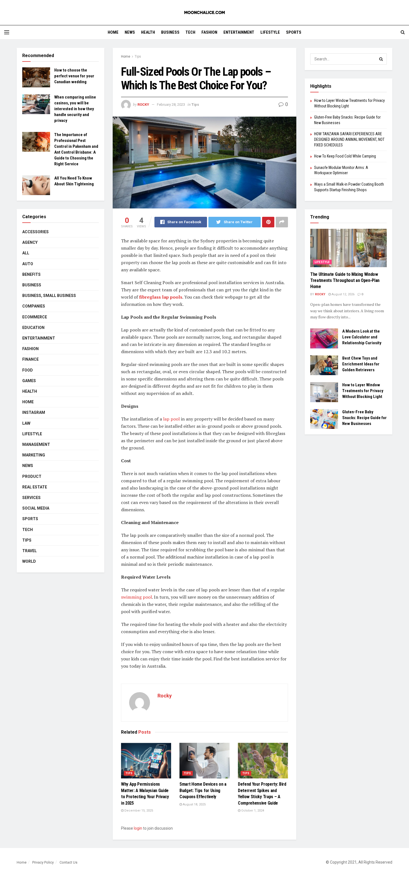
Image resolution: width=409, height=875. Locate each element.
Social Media (35, 508)
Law (26, 423)
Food (27, 370)
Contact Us (68, 862)
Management (36, 444)
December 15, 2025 (138, 810)
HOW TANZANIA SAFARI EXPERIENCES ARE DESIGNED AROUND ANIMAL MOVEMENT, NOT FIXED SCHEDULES (349, 139)
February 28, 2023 (171, 104)
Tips (138, 56)
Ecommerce (34, 317)
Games (29, 380)
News (130, 32)
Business (170, 32)
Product (31, 476)
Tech (190, 32)
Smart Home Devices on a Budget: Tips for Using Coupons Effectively (202, 790)
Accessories (35, 232)
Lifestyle (270, 32)
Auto (27, 264)
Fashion (209, 32)
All (25, 253)
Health (148, 32)
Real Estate (34, 487)
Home (113, 32)
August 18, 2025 (194, 804)
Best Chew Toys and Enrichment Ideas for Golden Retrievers (361, 364)
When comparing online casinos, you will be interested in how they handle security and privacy (75, 109)
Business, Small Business (49, 295)
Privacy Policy (43, 862)
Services (31, 497)
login (138, 828)
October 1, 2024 (252, 810)
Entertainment (238, 32)
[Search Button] (381, 59)
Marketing (33, 455)
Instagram (33, 412)
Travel (29, 551)
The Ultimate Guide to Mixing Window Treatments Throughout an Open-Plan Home (345, 280)
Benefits (31, 274)
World (29, 561)
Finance (30, 359)
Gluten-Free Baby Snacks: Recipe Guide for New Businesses (364, 417)
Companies (33, 306)
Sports (293, 32)
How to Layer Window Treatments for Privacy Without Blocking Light (362, 390)
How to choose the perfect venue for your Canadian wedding (74, 76)
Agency (30, 242)
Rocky (143, 104)
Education (33, 327)
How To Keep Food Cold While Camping (345, 156)
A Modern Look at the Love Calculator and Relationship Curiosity (361, 337)
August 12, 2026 (342, 294)
